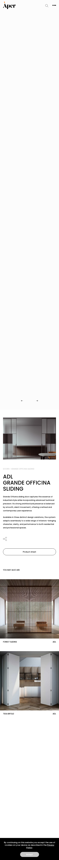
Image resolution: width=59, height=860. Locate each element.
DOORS (6, 469)
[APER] (9, 5)
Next (37, 400)
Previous (21, 400)
